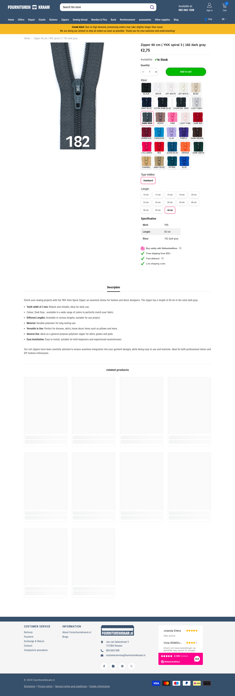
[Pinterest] (122, 666)
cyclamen (146, 152)
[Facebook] (104, 666)
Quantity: (145, 65)
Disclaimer (29, 686)
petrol (172, 167)
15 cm (170, 194)
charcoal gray (181, 108)
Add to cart (186, 71)
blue (184, 167)
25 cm (158, 202)
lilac (171, 138)
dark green (198, 152)
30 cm (170, 202)
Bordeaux (146, 138)
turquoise (159, 138)
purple (183, 138)
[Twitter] (131, 666)
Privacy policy (45, 686)
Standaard (148, 180)
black (146, 93)
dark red (197, 123)
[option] (77, 95)
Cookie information (99, 686)
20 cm (194, 194)
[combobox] (104, 7)
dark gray (147, 123)
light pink (185, 123)
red (159, 152)
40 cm (194, 202)
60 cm (170, 210)
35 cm (182, 202)
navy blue (146, 108)
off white (171, 93)
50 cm (146, 210)
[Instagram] (113, 666)
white (158, 93)
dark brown (197, 138)
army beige (159, 167)
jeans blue (172, 152)
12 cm (158, 194)
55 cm (158, 210)
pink (172, 123)
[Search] (108, 7)
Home (27, 38)
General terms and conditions (71, 686)
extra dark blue (162, 108)
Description (113, 287)
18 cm (182, 194)
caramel (146, 167)
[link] (208, 19)
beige (196, 93)
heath (160, 123)
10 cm (146, 194)
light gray (196, 108)
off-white (183, 93)
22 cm (146, 202)
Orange (185, 152)
